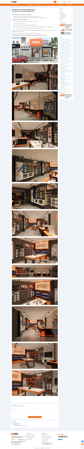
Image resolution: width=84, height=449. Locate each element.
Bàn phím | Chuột (62, 17)
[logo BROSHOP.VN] (18, 434)
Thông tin (28, 433)
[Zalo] (20, 444)
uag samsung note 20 (64, 89)
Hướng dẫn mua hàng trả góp (31, 436)
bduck (66, 44)
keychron (62, 57)
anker (69, 39)
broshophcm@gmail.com (21, 439)
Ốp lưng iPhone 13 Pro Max (64, 69)
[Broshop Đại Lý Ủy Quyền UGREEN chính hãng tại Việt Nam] (62, 33)
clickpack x (62, 47)
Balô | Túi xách (62, 13)
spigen (69, 79)
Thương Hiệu (62, 18)
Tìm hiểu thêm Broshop (30, 437)
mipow (61, 62)
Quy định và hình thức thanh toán (47, 436)
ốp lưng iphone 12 (63, 67)
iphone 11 (69, 54)
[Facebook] (11, 444)
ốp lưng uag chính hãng (64, 72)
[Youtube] (13, 444)
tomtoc (66, 84)
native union (68, 62)
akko (66, 39)
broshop (70, 44)
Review (64, 77)
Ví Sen (69, 89)
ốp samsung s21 (63, 74)
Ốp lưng (61, 11)
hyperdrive (62, 52)
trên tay (69, 84)
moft (64, 62)
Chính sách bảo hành (45, 434)
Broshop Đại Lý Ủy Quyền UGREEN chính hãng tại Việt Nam (68, 33)
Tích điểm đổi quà (29, 439)
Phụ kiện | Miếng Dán (63, 14)
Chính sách (43, 433)
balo (61, 42)
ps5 (61, 77)
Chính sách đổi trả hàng (45, 439)
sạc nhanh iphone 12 (63, 79)
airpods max (62, 39)
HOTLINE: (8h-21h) (47, 444)
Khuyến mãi (66, 59)
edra (66, 49)
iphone (66, 54)
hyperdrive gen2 (67, 52)
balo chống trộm (65, 42)
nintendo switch (63, 64)
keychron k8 (66, 57)
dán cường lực (63, 49)
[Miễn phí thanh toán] (65, 436)
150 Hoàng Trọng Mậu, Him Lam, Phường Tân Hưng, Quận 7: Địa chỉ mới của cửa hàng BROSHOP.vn (68, 26)
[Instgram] (18, 444)
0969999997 (14, 439)
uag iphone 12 (62, 87)
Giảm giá (70, 49)
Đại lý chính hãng (67, 47)
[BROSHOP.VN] (14, 2)
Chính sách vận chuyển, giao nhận (47, 437)
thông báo (62, 84)
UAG (60, 10)
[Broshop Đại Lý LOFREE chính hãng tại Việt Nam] (62, 30)
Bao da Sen (62, 44)
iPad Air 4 (62, 54)
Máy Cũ (61, 20)
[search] (55, 2)
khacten (62, 59)
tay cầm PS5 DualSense (64, 82)
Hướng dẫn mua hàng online (30, 434)
